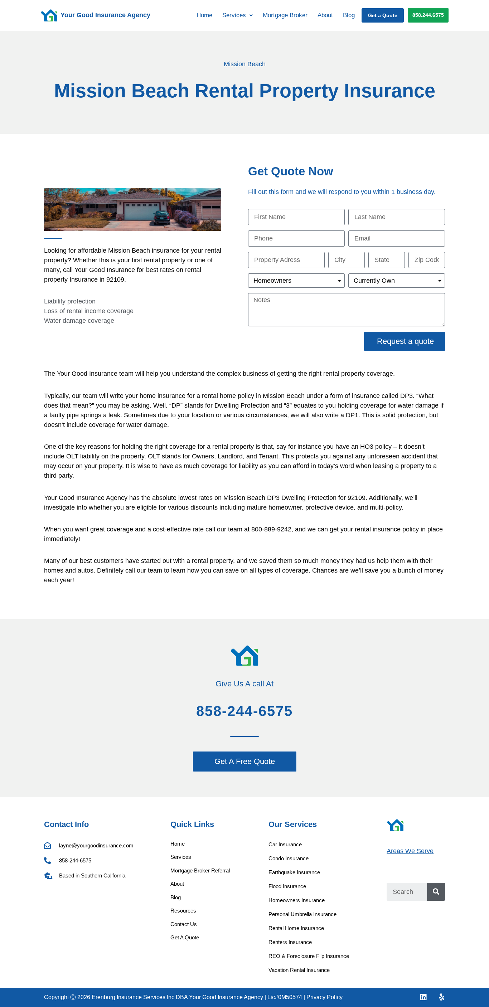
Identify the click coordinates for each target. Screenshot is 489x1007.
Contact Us (183, 924)
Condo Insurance (288, 858)
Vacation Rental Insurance (299, 970)
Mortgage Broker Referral (200, 870)
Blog (349, 15)
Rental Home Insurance (296, 928)
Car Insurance (285, 844)
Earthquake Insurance (294, 872)
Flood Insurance (287, 886)
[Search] (436, 892)
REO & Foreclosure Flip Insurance (308, 956)
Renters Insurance (290, 942)
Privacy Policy (324, 997)
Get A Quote (184, 937)
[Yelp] (441, 997)
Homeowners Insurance (296, 900)
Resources (183, 911)
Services (180, 857)
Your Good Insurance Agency (105, 15)
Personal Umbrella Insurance (302, 914)
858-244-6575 (244, 711)
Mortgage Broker (285, 15)
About (325, 15)
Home (204, 15)
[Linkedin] (423, 997)
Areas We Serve (410, 851)
